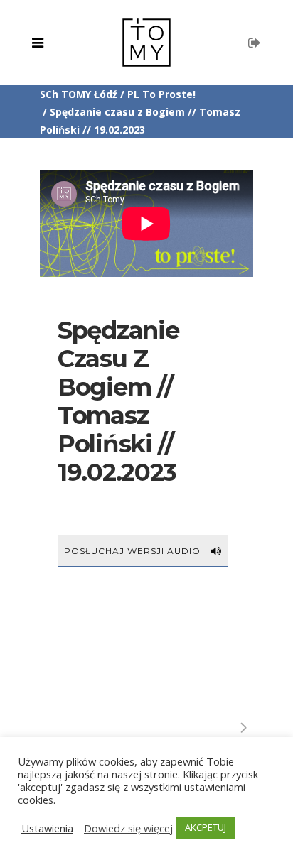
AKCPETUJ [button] (205, 827)
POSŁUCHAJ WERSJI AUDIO (132, 550)
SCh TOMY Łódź (78, 94)
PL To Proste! (161, 94)
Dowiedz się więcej (128, 828)
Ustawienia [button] (47, 828)
